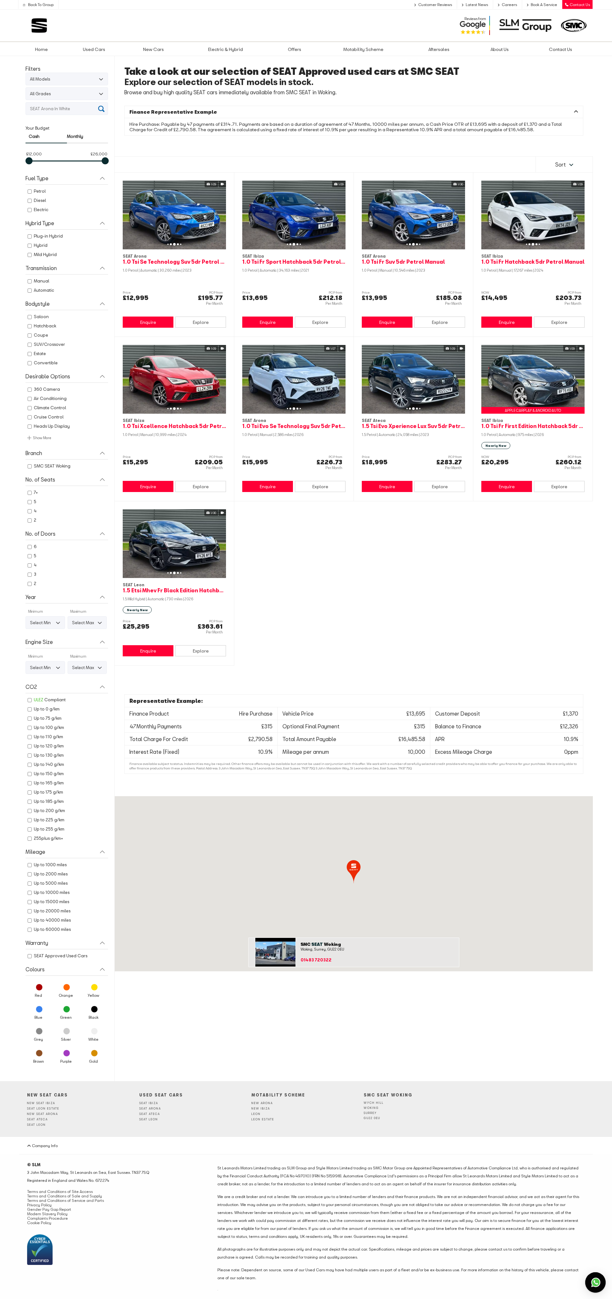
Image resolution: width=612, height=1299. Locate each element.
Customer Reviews (435, 4)
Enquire (148, 322)
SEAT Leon (36, 1124)
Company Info (44, 1145)
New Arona (262, 1103)
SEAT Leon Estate (43, 1108)
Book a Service (544, 4)
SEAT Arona (150, 1108)
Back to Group (40, 4)
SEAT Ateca (37, 1119)
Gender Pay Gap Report (49, 1209)
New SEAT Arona (42, 1114)
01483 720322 (316, 960)
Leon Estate (262, 1119)
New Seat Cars (47, 1095)
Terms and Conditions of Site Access (60, 1191)
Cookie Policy (39, 1222)
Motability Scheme (278, 1095)
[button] (354, 872)
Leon (256, 1114)
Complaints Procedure (47, 1218)
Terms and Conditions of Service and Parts (65, 1200)
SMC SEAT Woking (388, 1095)
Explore (201, 322)
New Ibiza (260, 1108)
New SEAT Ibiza (41, 1103)
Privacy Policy (39, 1205)
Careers (509, 4)
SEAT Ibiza (148, 1103)
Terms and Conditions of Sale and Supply (64, 1196)
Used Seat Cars (161, 1095)
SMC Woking (321, 944)
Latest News (477, 4)
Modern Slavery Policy (47, 1213)
